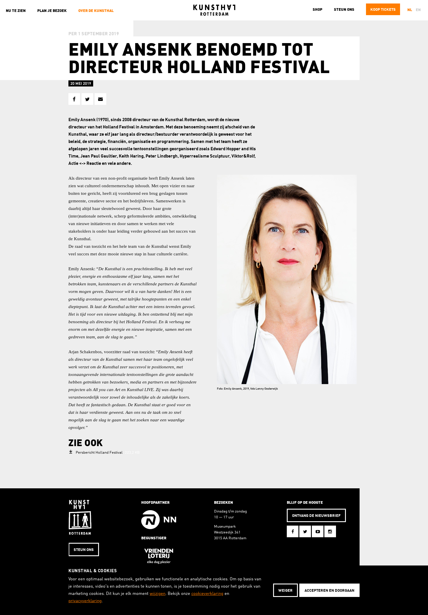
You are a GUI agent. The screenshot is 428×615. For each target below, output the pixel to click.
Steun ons (344, 10)
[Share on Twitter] (87, 99)
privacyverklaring (85, 601)
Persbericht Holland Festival (108, 453)
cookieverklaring (207, 594)
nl (409, 10)
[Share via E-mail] (100, 99)
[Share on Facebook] (74, 99)
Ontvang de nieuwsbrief (316, 516)
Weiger (285, 591)
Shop (317, 10)
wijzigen (157, 594)
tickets (383, 10)
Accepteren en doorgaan (329, 591)
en (418, 10)
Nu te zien (16, 11)
